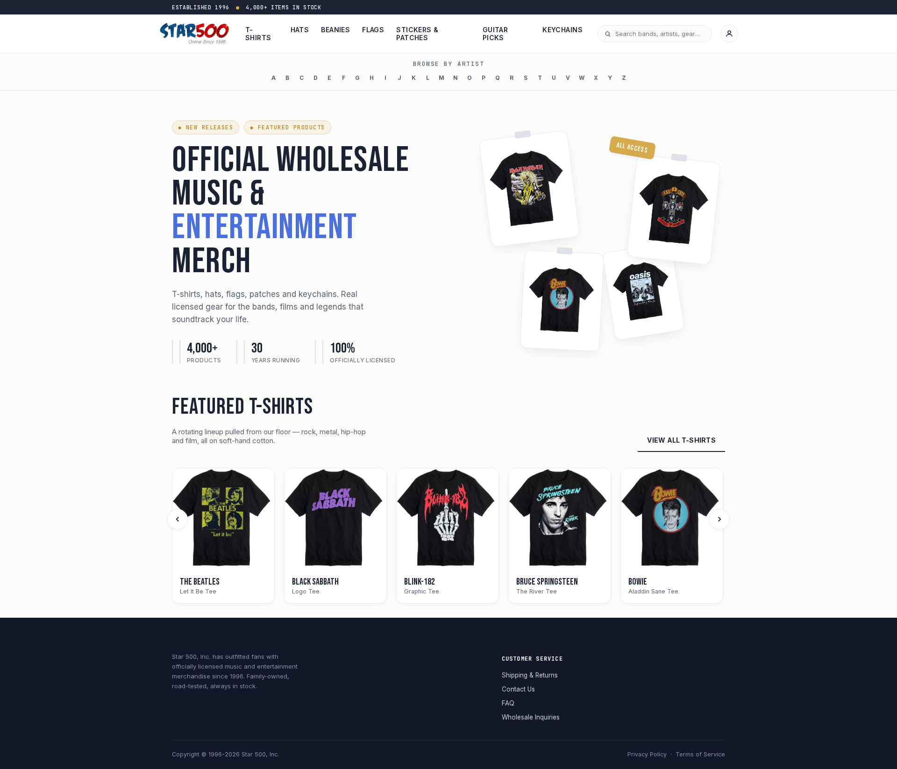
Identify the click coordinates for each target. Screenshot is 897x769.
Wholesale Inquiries (531, 717)
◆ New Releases (205, 127)
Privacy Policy (647, 754)
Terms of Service (700, 754)
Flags (373, 30)
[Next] (719, 519)
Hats (300, 30)
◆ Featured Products (287, 127)
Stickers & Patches (417, 34)
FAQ (508, 703)
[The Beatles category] (223, 519)
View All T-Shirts (681, 440)
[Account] (729, 33)
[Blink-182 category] (447, 519)
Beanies (335, 30)
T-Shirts (258, 34)
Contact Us (518, 689)
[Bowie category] (672, 519)
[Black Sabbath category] (335, 519)
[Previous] (177, 519)
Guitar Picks (495, 34)
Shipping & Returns (530, 675)
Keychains (562, 30)
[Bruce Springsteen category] (560, 519)
